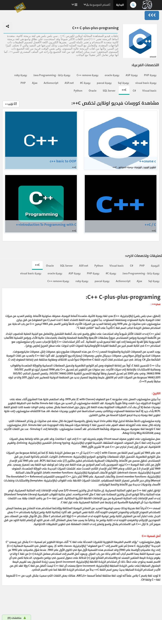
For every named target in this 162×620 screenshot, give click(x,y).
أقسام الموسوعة (99, 5)
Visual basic (149, 90)
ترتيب (10, 104)
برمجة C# (85, 83)
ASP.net (69, 83)
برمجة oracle (112, 75)
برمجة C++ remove (87, 75)
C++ (124, 90)
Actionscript (51, 83)
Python (78, 90)
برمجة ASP (132, 75)
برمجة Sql (123, 83)
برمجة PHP (150, 75)
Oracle (92, 90)
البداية (120, 5)
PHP (23, 83)
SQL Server (109, 90)
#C (134, 90)
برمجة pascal (104, 83)
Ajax (34, 83)
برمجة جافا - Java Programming (51, 75)
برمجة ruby (20, 75)
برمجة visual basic (145, 83)
